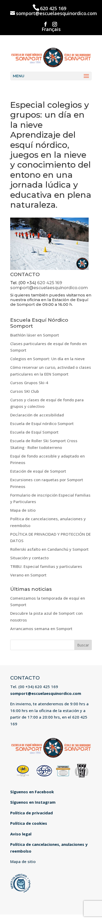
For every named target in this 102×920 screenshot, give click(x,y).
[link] (51, 56)
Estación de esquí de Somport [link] (38, 471)
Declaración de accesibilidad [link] (37, 414)
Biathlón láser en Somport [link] (34, 335)
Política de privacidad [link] (31, 812)
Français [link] (51, 29)
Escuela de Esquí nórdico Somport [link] (42, 423)
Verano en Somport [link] (28, 575)
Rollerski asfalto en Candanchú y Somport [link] (49, 549)
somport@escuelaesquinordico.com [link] (49, 287)
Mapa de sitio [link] (23, 510)
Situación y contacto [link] (29, 557)
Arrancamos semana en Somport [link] (41, 628)
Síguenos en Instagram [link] (32, 802)
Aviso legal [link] (20, 833)
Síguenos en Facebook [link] (32, 791)
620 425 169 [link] (53, 8)
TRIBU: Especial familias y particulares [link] (46, 566)
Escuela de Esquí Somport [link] (34, 432)
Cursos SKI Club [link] (24, 391)
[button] (45, 24)
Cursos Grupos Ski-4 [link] (29, 382)
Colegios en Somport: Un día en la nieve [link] (47, 358)
